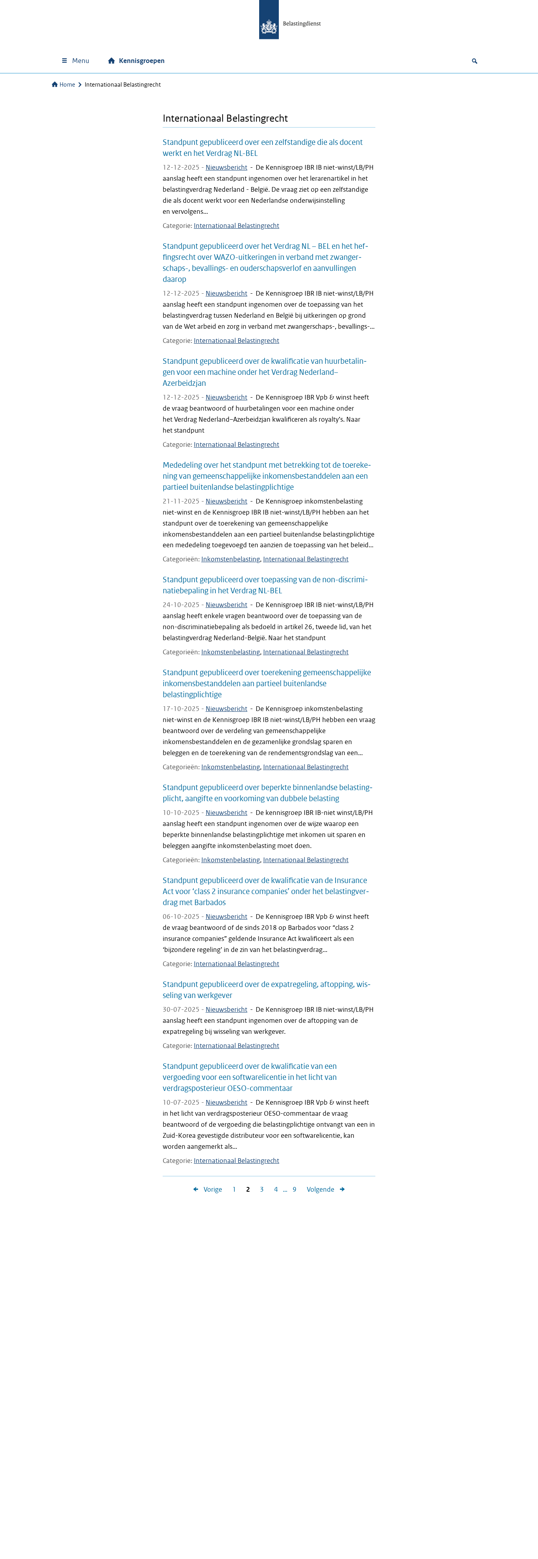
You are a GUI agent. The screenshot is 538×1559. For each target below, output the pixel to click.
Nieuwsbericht (226, 167)
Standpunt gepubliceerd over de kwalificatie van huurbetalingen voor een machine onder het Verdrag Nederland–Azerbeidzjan (265, 372)
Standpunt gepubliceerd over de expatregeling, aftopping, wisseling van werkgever (267, 989)
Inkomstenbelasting (230, 559)
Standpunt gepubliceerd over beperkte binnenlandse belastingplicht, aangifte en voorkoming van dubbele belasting (268, 793)
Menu (80, 61)
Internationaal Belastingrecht (236, 226)
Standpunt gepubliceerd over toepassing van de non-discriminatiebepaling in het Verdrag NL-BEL (265, 585)
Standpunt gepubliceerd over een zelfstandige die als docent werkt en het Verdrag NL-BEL (263, 147)
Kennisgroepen (142, 61)
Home (67, 84)
